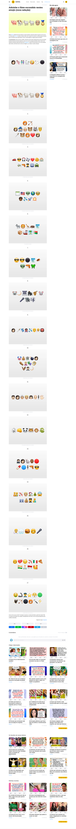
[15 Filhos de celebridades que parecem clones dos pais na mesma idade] (17, 763)
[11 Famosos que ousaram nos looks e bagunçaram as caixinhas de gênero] (58, 807)
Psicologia (10, 662)
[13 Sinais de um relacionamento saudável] (17, 652)
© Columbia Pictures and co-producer (27, 579)
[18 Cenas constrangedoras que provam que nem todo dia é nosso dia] (38, 787)
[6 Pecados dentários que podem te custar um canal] (38, 807)
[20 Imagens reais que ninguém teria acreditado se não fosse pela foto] (58, 12)
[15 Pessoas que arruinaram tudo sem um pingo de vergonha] (17, 713)
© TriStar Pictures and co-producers (28, 177)
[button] (15, 624)
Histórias (10, 706)
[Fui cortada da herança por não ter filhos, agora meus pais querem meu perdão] (17, 787)
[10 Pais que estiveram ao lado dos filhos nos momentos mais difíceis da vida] (58, 763)
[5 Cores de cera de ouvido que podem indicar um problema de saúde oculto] (38, 763)
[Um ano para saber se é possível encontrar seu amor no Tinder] (38, 652)
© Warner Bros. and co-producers (28, 378)
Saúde (30, 817)
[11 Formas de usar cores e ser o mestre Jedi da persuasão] (17, 807)
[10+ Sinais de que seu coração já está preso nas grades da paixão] (17, 671)
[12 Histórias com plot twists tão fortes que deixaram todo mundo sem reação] (38, 742)
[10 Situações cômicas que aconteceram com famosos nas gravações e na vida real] (58, 652)
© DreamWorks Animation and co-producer (28, 445)
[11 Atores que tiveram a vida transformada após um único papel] (58, 694)
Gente (51, 24)
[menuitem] (27, 2)
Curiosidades (52, 79)
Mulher (30, 706)
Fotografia (31, 799)
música (16, 36)
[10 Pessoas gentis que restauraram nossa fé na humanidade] (58, 49)
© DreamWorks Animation (27, 244)
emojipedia (26, 42)
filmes (12, 34)
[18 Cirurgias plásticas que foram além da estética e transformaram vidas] (38, 713)
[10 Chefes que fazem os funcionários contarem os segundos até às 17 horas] (17, 694)
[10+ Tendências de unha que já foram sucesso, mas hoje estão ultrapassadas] (38, 694)
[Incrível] (16, 1)
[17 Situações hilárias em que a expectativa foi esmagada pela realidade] (58, 67)
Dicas (30, 662)
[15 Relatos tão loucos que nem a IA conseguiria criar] (58, 31)
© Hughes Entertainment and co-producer (28, 512)
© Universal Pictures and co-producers (27, 110)
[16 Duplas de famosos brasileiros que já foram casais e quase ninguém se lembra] (58, 742)
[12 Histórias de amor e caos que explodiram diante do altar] (58, 787)
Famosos (51, 664)
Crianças (30, 683)
